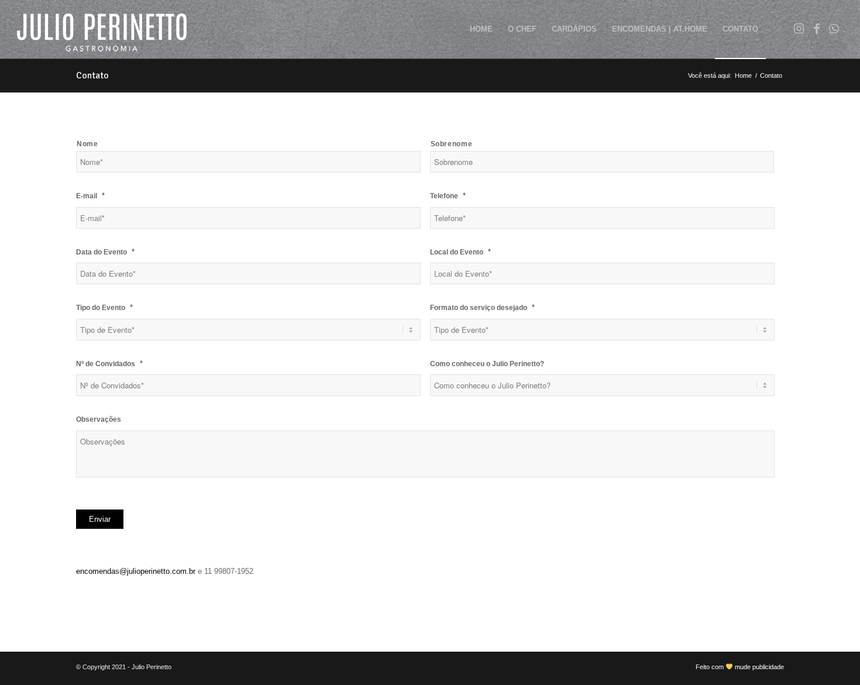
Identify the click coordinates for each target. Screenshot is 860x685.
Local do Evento (460, 251)
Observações (98, 419)
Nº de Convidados (109, 363)
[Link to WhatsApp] (834, 28)
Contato (92, 75)
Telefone (448, 195)
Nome (87, 144)
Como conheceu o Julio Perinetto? (487, 364)
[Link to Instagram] (799, 28)
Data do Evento (105, 251)
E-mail (90, 195)
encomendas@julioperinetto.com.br (135, 571)
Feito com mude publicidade (740, 666)
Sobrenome (452, 144)
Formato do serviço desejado (482, 307)
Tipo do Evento (104, 307)
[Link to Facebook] (816, 28)
